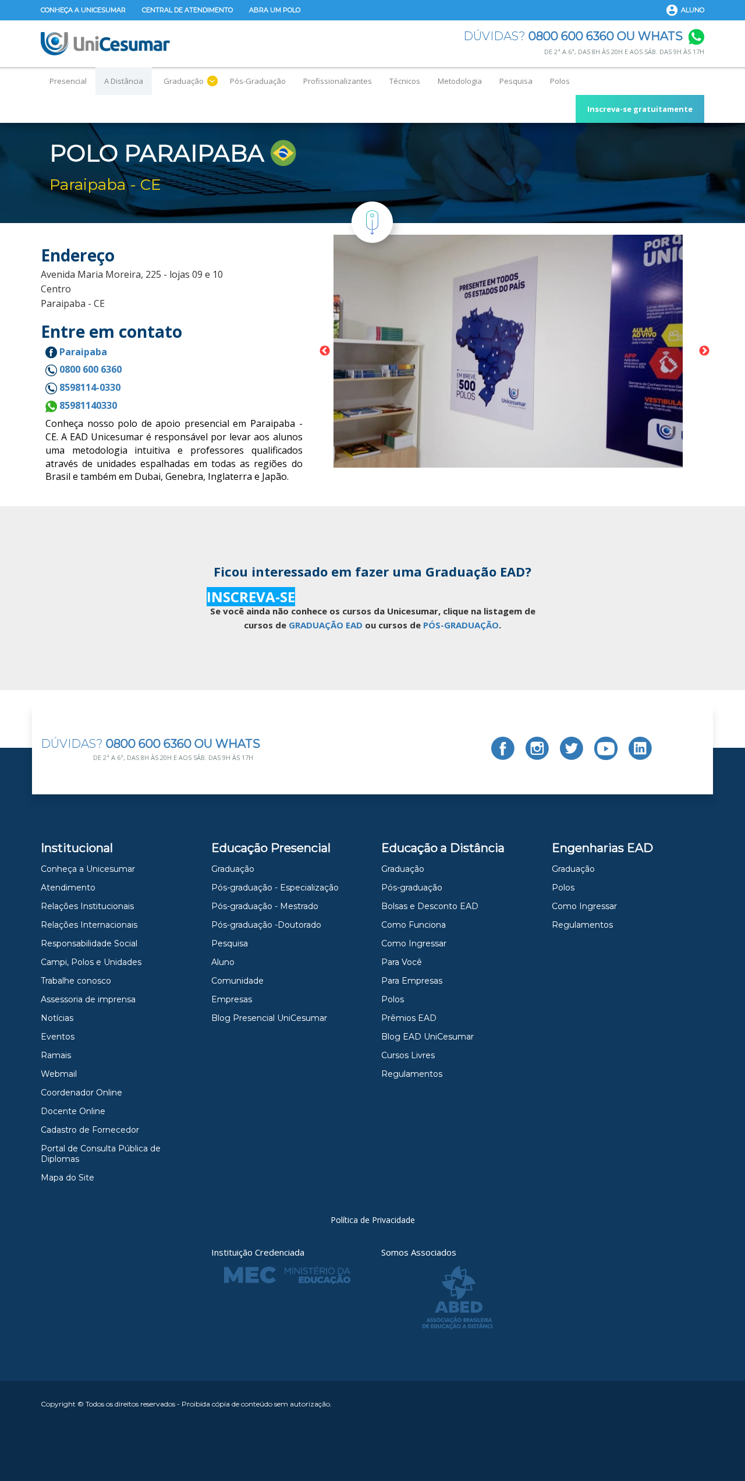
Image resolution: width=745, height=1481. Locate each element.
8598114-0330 (88, 387)
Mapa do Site (67, 1177)
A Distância (123, 81)
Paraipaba (82, 351)
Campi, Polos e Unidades (91, 962)
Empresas (231, 999)
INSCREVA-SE (251, 596)
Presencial (68, 81)
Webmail (59, 1074)
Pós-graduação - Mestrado (264, 906)
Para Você (401, 962)
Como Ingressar (413, 943)
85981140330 (87, 405)
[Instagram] (537, 748)
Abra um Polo (274, 10)
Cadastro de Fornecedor (90, 1130)
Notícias (57, 1018)
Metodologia (460, 81)
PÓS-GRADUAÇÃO (461, 625)
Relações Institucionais (87, 906)
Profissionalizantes (337, 81)
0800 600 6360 (89, 369)
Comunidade (237, 980)
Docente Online (73, 1111)
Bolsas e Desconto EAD (429, 906)
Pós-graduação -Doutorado (266, 925)
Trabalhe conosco (76, 980)
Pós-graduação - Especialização (275, 887)
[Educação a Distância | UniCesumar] (105, 43)
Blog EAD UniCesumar (427, 1036)
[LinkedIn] (640, 748)
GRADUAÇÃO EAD (326, 625)
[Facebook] (503, 748)
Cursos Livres (408, 1055)
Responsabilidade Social (89, 943)
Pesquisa (516, 81)
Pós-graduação (411, 887)
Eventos (57, 1036)
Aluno (692, 10)
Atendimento (68, 887)
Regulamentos (411, 1074)
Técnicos (404, 81)
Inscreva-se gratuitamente (640, 109)
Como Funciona (413, 925)
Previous (325, 351)
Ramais (56, 1055)
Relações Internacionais (89, 925)
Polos (560, 81)
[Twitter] (571, 748)
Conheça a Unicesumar (83, 10)
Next (704, 351)
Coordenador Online (81, 1092)
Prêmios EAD (409, 1018)
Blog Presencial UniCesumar (269, 1018)
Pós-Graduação (258, 81)
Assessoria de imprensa (88, 999)
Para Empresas (411, 980)
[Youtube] (606, 748)
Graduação (184, 81)
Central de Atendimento (187, 10)
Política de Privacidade (373, 1219)
